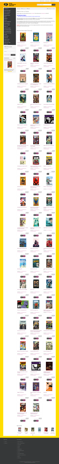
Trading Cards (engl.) (7, 32)
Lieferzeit (5, 441)
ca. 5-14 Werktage (49, 230)
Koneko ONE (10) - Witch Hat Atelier (49, 104)
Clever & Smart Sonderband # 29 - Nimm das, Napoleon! (49, 310)
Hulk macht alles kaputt (21, 42)
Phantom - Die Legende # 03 (21, 310)
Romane (5, 20)
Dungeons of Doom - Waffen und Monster (49, 207)
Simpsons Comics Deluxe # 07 (35, 42)
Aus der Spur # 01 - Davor (21, 330)
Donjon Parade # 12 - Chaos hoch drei (35, 393)
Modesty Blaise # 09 (33, 371)
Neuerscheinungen (7, 10)
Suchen (53, 4)
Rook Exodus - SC (20, 186)
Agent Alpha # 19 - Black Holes (48, 227)
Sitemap (19, 456)
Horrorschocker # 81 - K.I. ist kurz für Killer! (22, 372)
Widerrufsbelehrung (20, 441)
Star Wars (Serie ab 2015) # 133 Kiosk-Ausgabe (35, 146)
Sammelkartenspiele (7, 29)
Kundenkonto (43, 13)
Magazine (5, 18)
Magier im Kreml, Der (20, 392)
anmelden (32, 13)
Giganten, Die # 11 (20, 104)
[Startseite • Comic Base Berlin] (10, 4)
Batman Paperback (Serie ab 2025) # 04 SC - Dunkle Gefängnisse (35, 331)
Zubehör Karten (6, 40)
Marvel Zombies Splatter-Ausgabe (22, 351)
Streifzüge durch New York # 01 (22, 166)
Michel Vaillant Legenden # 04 (22, 248)
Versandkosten (27, 48)
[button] (39, 5)
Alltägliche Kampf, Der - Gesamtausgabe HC (47, 372)
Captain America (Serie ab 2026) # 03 (49, 249)
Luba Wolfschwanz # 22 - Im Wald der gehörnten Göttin (22, 228)
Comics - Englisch (7, 24)
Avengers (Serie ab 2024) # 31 (22, 207)
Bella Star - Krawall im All (47, 166)
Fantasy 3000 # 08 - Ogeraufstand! (49, 330)
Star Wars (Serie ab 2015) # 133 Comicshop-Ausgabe (22, 413)
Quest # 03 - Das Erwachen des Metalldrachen (35, 125)
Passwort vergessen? (7, 54)
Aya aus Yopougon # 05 (47, 351)
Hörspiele (5, 34)
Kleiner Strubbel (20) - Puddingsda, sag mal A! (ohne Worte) (35, 166)
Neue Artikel (6, 44)
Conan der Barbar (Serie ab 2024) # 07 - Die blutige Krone (35, 84)
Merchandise (6, 36)
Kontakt (19, 8)
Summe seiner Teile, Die (34, 248)
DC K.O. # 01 (32, 289)
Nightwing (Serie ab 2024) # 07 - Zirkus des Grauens (35, 187)
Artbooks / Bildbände (7, 21)
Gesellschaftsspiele (7, 28)
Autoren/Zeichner (7, 23)
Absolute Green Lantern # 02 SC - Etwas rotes (35, 228)
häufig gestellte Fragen (21, 450)
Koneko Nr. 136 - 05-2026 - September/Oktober (34, 413)
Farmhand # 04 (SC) (47, 289)
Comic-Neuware (7, 13)
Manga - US (6, 26)
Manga (5, 16)
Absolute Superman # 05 (34, 351)
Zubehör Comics (6, 39)
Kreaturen (45, 392)
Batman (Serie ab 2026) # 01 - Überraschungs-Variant (35, 207)
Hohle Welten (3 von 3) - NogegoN (22, 83)
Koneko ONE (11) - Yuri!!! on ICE (21, 63)
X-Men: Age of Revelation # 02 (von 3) (49, 269)
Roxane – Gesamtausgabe (48, 186)
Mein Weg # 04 (46, 42)
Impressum (24, 8)
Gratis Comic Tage (7, 42)
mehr (14, 58)
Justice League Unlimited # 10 (48, 63)
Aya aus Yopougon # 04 (34, 310)
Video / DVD (6, 37)
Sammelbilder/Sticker (7, 31)
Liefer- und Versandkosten (21, 443)
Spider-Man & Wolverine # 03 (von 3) (35, 105)
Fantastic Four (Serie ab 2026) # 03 (49, 83)
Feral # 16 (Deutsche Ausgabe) (22, 289)
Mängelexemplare (7, 15)
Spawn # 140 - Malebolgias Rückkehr (34, 63)
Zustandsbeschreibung (21, 453)
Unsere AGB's (19, 444)
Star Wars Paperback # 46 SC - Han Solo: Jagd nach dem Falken (22, 146)
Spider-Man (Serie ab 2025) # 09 (49, 145)
